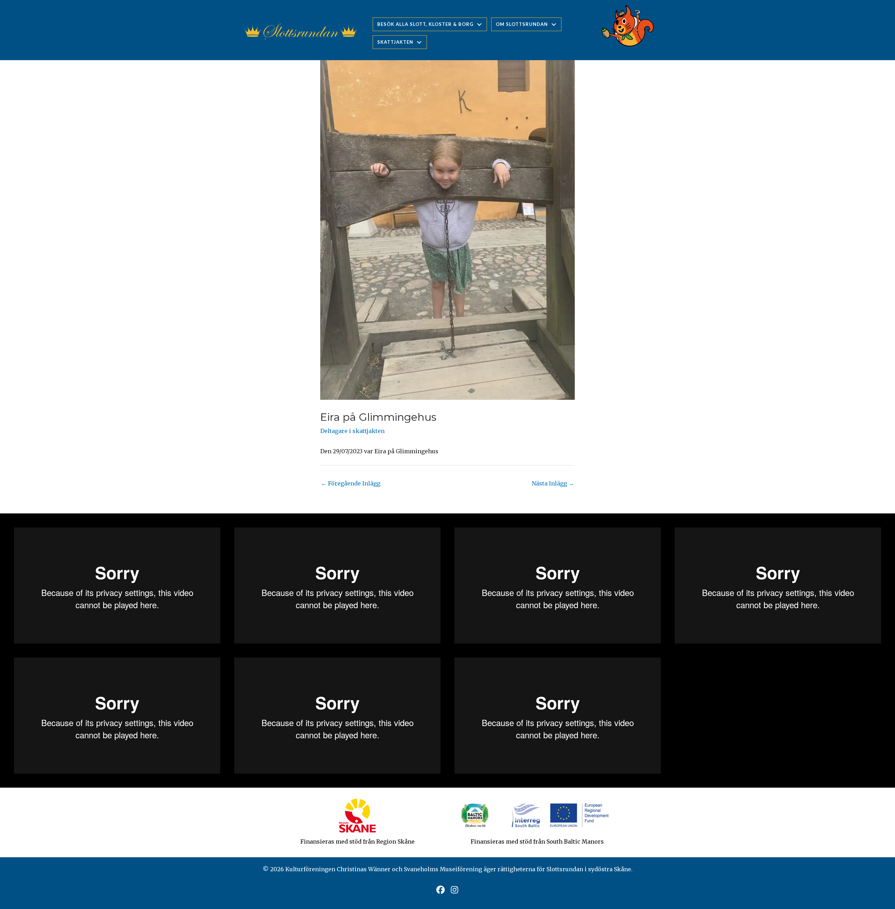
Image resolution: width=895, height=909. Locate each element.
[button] (440, 890)
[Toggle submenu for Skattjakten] (419, 42)
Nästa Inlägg (553, 483)
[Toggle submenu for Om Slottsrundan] (553, 24)
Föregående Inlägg (350, 483)
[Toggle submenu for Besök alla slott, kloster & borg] (479, 24)
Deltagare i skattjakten (352, 430)
